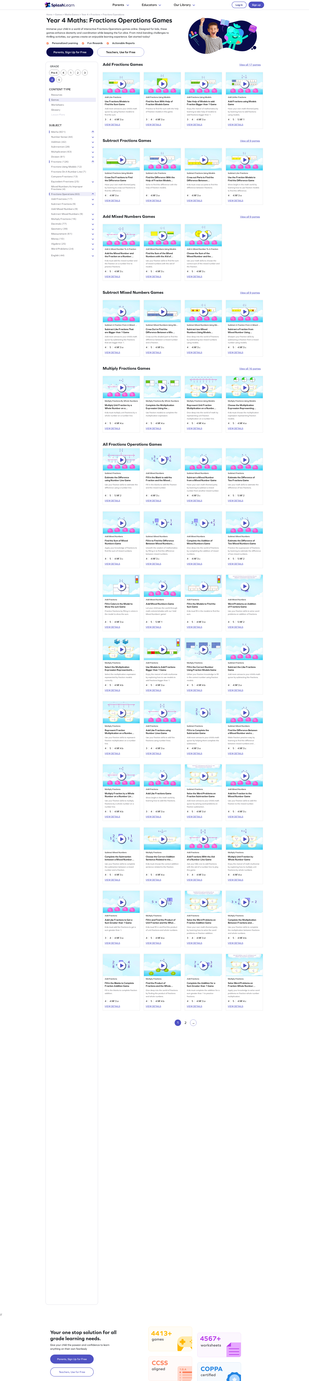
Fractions (95, 14)
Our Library (182, 5)
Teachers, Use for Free (120, 52)
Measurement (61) (61, 234)
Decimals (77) (59, 224)
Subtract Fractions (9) (63, 204)
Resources (56, 95)
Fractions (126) (60, 161)
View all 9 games (250, 140)
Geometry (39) (59, 229)
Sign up (256, 4)
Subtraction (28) (60, 147)
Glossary (55, 110)
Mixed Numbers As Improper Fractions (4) (67, 187)
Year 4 (84, 14)
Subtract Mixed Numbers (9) (67, 214)
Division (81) (58, 156)
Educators (149, 5)
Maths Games (72, 14)
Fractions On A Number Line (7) (68, 171)
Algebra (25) (58, 244)
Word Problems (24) (62, 248)
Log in (239, 4)
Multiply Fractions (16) (63, 219)
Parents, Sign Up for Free (69, 52)
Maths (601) (58, 132)
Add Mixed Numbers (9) (64, 209)
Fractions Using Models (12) (66, 166)
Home (49, 14)
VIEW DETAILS (112, 124)
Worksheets (57, 105)
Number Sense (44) (62, 137)
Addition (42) (58, 142)
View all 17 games (250, 64)
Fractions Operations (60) (65, 194)
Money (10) (57, 239)
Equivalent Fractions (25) (65, 181)
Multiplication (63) (61, 152)
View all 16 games (250, 368)
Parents (118, 5)
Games (58, 14)
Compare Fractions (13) (64, 176)
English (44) (58, 255)
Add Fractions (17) (61, 199)
